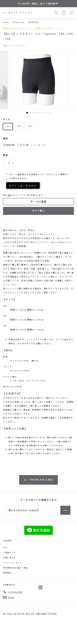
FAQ (5, 547)
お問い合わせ (9, 557)
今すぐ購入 (38, 210)
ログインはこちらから (23, 185)
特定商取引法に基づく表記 (15, 567)
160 (30, 126)
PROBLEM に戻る (41, 479)
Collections (19, 22)
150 (19, 126)
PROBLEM (33, 22)
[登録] (65, 510)
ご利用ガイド (9, 552)
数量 (5, 154)
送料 (9, 195)
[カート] (64, 12)
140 (8, 126)
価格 (5, 138)
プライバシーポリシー (13, 562)
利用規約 (7, 572)
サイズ (6, 119)
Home (6, 22)
